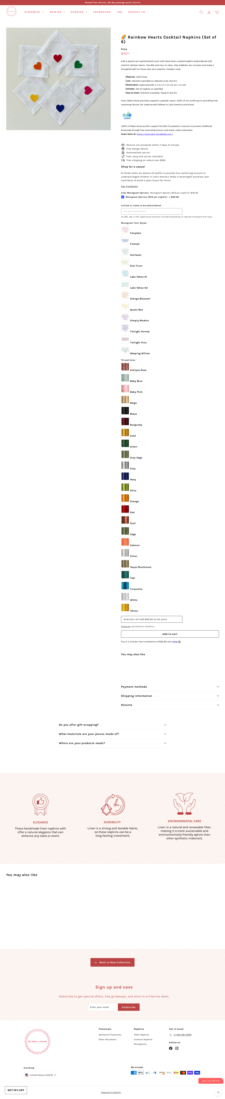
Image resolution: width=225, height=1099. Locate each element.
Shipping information (136, 696)
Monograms (140, 1044)
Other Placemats (107, 1039)
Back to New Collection (114, 962)
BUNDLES (78, 12)
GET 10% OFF (16, 1090)
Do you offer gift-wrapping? (79, 724)
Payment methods (134, 686)
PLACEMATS (32, 12)
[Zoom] (58, 79)
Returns (126, 705)
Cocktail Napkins (143, 1039)
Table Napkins (141, 1034)
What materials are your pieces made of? (89, 734)
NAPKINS (56, 12)
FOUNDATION (102, 12)
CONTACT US (136, 12)
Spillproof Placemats (110, 1034)
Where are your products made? (82, 743)
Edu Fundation (129, 186)
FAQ (119, 12)
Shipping (125, 626)
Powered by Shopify (111, 1092)
